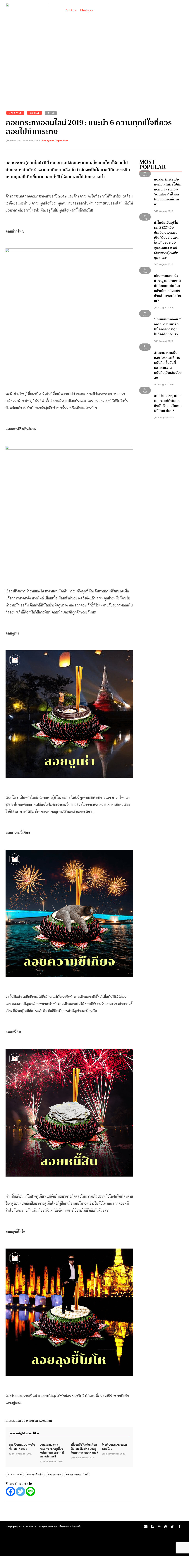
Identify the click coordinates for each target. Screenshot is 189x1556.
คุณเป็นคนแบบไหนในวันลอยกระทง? (22, 1446)
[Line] (30, 1491)
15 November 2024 (83, 1457)
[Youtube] (165, 1527)
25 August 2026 (164, 307)
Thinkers (154, 10)
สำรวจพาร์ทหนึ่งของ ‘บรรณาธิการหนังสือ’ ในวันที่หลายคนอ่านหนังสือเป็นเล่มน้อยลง (168, 365)
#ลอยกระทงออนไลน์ (77, 1474)
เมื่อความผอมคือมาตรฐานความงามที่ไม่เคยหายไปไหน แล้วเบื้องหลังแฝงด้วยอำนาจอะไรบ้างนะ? (167, 288)
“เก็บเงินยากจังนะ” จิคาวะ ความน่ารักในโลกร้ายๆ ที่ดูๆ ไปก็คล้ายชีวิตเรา (167, 326)
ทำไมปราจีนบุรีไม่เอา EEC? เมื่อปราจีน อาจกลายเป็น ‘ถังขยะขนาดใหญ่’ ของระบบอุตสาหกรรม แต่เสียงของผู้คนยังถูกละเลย (166, 240)
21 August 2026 (164, 264)
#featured (15, 1474)
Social (70, 10)
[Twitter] (20, 1491)
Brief (57, 10)
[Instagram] (158, 1527)
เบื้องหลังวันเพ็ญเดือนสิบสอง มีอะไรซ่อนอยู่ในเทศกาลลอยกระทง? (84, 1448)
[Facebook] (10, 1491)
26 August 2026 (164, 384)
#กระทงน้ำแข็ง (35, 1474)
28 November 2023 (114, 1453)
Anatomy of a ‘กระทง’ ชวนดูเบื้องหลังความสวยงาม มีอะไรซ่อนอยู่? (52, 1450)
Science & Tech (107, 10)
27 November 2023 (21, 1453)
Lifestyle (85, 10)
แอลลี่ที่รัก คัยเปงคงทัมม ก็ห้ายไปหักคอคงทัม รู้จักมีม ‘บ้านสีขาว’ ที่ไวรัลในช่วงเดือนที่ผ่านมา (167, 191)
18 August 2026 (164, 211)
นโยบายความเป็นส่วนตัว (69, 1526)
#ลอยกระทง (54, 1474)
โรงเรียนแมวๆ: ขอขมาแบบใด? (115, 1446)
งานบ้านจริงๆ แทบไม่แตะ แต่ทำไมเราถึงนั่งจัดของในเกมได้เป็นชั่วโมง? (168, 403)
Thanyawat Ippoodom (55, 140)
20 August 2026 (165, 417)
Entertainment (133, 10)
